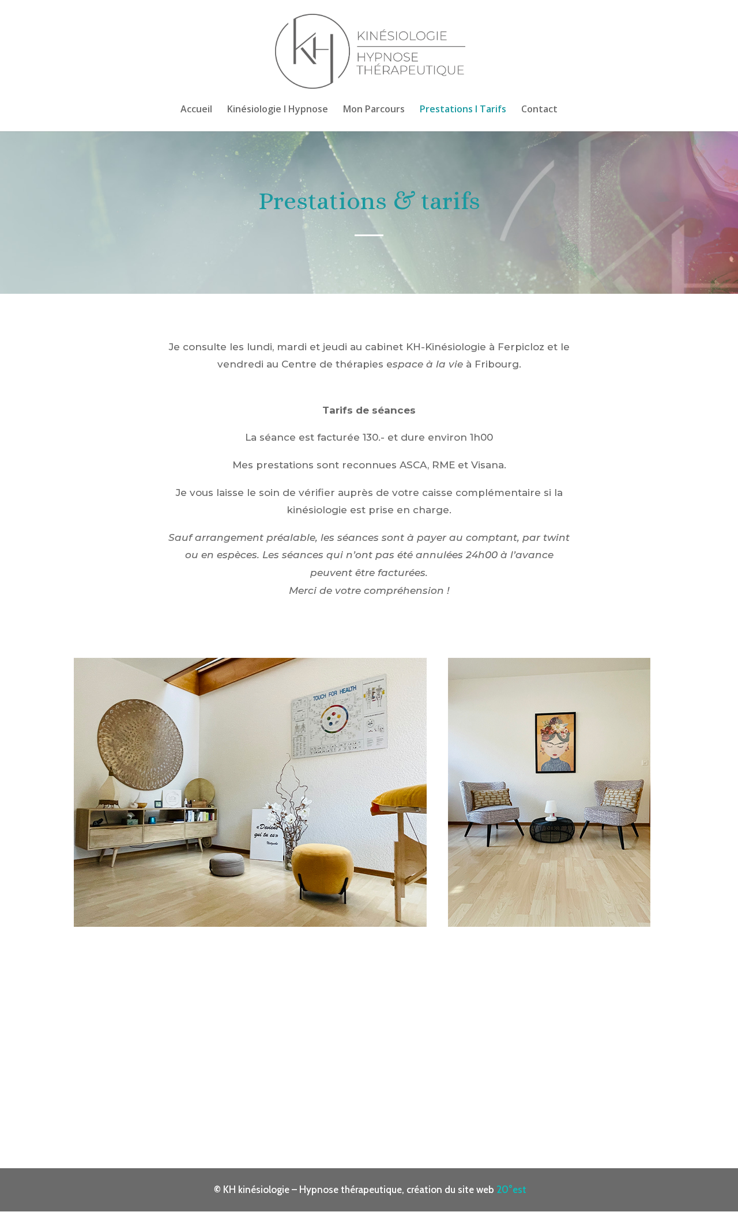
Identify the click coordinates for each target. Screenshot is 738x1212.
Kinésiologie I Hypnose (277, 110)
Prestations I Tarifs (463, 110)
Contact (539, 110)
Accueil (196, 110)
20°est (511, 1189)
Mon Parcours (374, 110)
